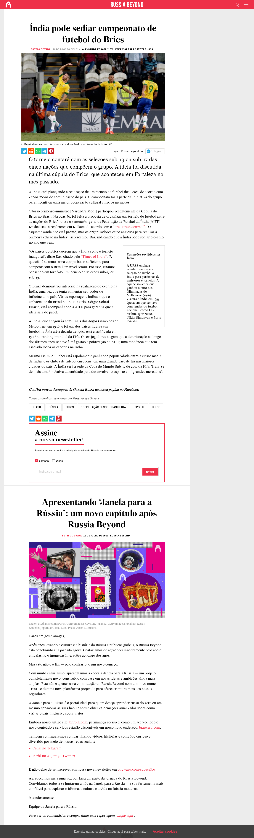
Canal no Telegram (47, 748)
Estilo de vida (40, 49)
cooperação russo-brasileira (103, 407)
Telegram (157, 151)
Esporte (139, 407)
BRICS (156, 407)
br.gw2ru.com (149, 728)
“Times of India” (94, 257)
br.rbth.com (78, 722)
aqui (120, 831)
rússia (54, 407)
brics (69, 407)
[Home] (8, 4)
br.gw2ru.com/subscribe (136, 770)
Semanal (44, 460)
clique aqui (125, 816)
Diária (59, 460)
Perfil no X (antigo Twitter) (54, 756)
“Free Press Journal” (128, 227)
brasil (37, 407)
